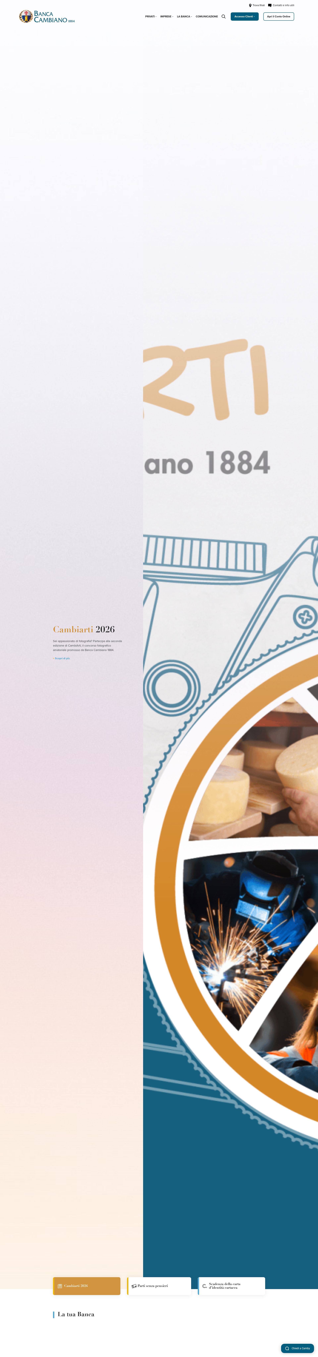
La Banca (183, 16)
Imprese (165, 16)
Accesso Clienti (244, 16)
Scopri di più (62, 658)
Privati (150, 16)
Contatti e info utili (282, 5)
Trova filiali (258, 5)
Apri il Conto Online (278, 16)
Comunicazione (207, 16)
